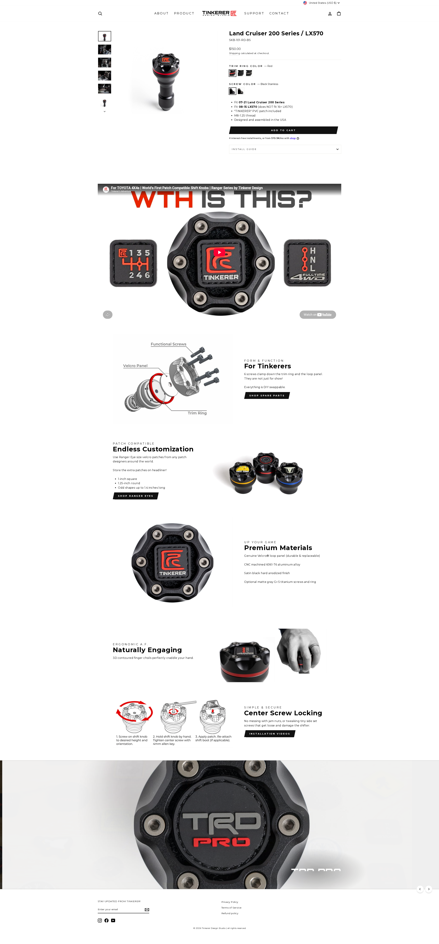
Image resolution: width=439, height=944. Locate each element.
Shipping (234, 53)
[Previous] (420, 889)
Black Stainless (232, 91)
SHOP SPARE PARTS (267, 395)
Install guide (244, 149)
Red (232, 73)
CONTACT (279, 13)
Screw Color (253, 84)
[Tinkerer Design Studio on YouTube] (113, 920)
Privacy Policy (229, 902)
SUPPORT (254, 13)
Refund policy (229, 913)
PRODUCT (184, 13)
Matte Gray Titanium (249, 73)
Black (240, 73)
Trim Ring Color (250, 66)
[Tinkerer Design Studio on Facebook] (106, 920)
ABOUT (161, 13)
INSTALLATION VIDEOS (269, 733)
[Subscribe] (147, 909)
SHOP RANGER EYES (135, 495)
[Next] (428, 889)
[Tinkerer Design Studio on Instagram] (100, 920)
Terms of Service (231, 907)
